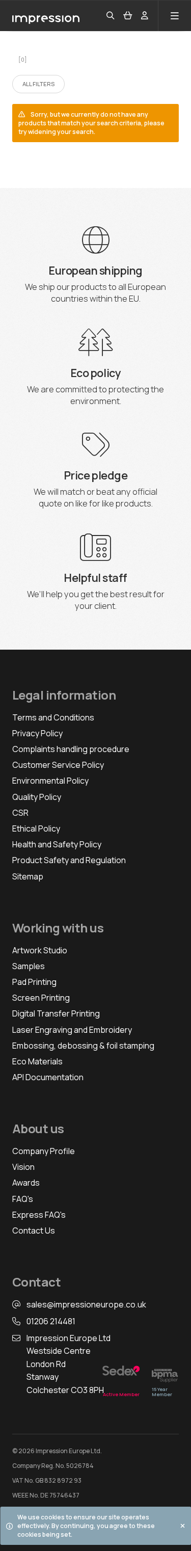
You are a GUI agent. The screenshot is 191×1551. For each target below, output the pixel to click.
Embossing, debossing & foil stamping (83, 1045)
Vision (23, 1166)
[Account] (144, 16)
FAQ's (22, 1199)
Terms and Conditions (53, 717)
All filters (38, 84)
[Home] (49, 15)
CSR (20, 812)
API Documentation (48, 1077)
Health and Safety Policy (56, 844)
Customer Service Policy (58, 764)
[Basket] (127, 16)
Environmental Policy (50, 780)
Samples (28, 966)
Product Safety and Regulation (69, 860)
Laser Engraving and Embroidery (72, 1029)
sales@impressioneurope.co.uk (86, 1304)
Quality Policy (36, 797)
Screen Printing (41, 997)
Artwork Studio (39, 950)
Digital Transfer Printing (56, 1013)
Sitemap (27, 876)
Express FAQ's (39, 1214)
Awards (26, 1182)
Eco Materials (37, 1061)
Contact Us (33, 1230)
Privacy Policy (37, 733)
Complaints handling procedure (70, 749)
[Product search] (110, 16)
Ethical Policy (36, 828)
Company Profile (43, 1151)
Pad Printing (34, 981)
